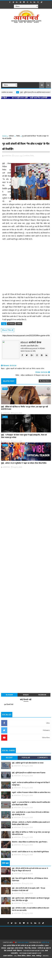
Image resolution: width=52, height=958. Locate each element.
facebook (42, 695)
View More (46, 381)
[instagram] (38, 2)
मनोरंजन (11, 136)
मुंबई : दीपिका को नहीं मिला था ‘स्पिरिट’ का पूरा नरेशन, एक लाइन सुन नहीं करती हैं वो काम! (24, 408)
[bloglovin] (24, 2)
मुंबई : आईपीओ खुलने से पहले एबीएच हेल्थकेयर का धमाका (28, 763)
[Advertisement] (26, 54)
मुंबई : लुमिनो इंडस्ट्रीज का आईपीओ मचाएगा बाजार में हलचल (30, 92)
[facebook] (10, 2)
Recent (9, 758)
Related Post (8, 381)
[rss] (31, 2)
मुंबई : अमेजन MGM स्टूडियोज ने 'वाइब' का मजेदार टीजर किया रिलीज (23, 463)
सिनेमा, (32, 156)
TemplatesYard (23, 942)
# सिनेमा (18, 324)
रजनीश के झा (45, 942)
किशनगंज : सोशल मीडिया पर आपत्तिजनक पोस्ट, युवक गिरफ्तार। (30, 842)
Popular (26, 758)
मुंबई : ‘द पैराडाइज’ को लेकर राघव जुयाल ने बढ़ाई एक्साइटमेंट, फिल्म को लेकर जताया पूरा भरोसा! (24, 436)
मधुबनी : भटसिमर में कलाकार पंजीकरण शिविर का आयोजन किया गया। (31, 792)
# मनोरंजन (11, 324)
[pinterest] (20, 2)
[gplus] (17, 2)
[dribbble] (27, 2)
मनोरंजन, (27, 156)
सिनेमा (18, 136)
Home (4, 136)
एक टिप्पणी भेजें (8, 704)
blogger (9, 695)
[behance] (34, 2)
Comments (42, 758)
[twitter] (13, 2)
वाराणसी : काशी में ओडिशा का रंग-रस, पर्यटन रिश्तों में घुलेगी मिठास (30, 852)
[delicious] (41, 2)
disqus (26, 695)
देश (10, 92)
